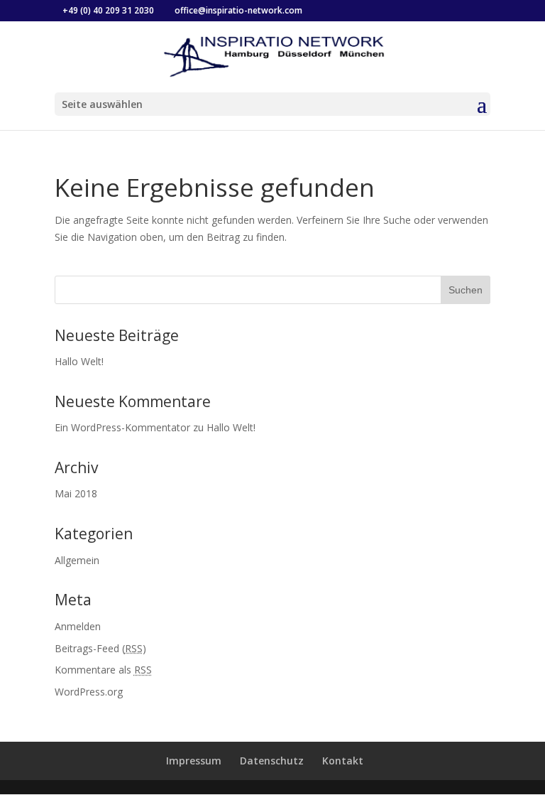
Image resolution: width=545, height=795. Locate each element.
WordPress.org (89, 691)
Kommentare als (103, 669)
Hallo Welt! (79, 361)
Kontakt (342, 760)
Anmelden (78, 626)
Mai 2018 (76, 493)
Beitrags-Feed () (100, 648)
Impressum (193, 760)
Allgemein (77, 560)
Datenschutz (272, 760)
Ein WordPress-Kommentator (122, 427)
